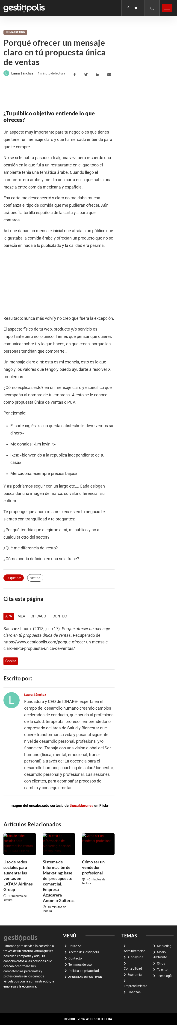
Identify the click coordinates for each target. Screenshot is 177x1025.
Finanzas (134, 992)
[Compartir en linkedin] (98, 75)
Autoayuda (135, 957)
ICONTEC (59, 616)
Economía (134, 974)
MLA (21, 616)
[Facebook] (128, 8)
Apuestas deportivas (85, 977)
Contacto (75, 958)
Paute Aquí (76, 946)
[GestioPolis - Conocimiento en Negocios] (20, 937)
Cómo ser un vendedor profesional (93, 867)
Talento (162, 969)
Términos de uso (80, 964)
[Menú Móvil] (167, 8)
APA (8, 616)
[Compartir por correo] (110, 75)
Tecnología (164, 976)
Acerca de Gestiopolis (83, 952)
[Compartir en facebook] (75, 75)
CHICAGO (38, 616)
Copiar (10, 661)
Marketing (17, 32)
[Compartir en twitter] (87, 75)
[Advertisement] (87, 93)
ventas (35, 578)
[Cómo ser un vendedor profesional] (98, 844)
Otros (161, 963)
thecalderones (81, 805)
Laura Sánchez (22, 73)
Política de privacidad (83, 971)
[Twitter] (136, 8)
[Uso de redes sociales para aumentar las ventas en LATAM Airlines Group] (19, 844)
